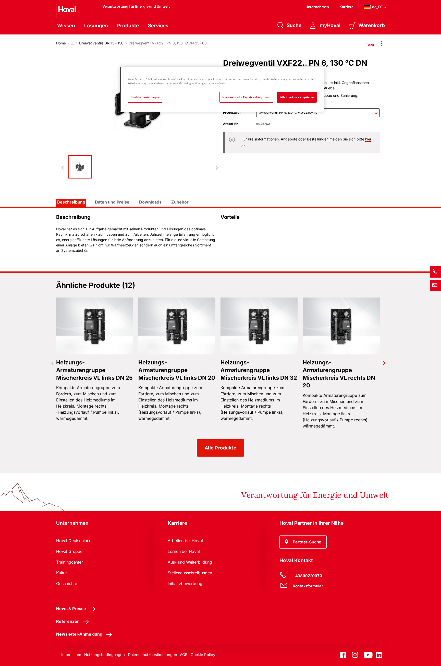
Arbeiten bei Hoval (185, 540)
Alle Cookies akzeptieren (297, 97)
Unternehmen (317, 7)
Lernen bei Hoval (184, 551)
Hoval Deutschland (74, 540)
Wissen (66, 26)
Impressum (71, 654)
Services (158, 26)
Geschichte (66, 583)
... (72, 43)
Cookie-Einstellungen (145, 97)
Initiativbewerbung (185, 583)
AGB (184, 654)
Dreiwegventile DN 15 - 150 (101, 43)
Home (61, 43)
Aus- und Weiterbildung (190, 562)
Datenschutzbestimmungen (152, 654)
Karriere (346, 7)
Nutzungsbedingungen (104, 654)
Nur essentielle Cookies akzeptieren (246, 97)
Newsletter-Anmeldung (79, 634)
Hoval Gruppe (69, 551)
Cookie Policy (203, 654)
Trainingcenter (69, 562)
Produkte (128, 26)
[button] (303, 542)
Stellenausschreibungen (190, 572)
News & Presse (71, 608)
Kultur (61, 572)
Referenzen (67, 621)
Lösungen (96, 26)
